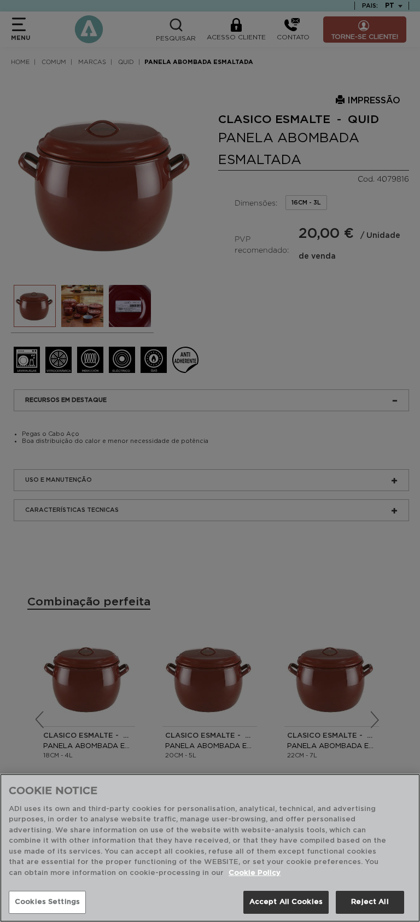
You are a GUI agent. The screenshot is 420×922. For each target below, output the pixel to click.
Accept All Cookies (286, 902)
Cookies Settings (47, 902)
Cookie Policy (255, 873)
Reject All (369, 902)
